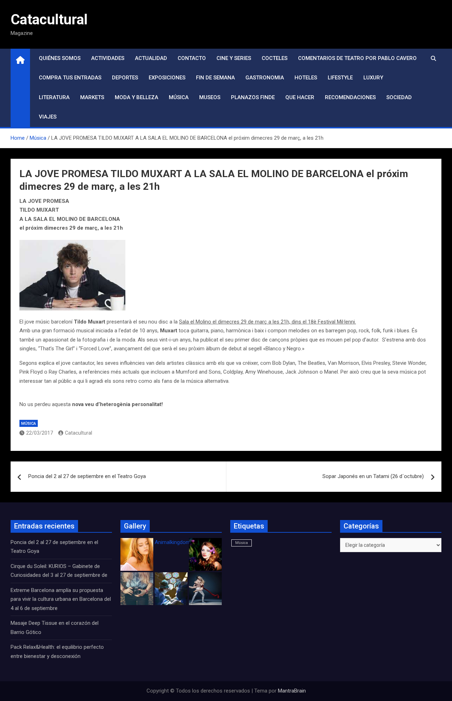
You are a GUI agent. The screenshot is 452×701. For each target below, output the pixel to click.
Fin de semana (215, 77)
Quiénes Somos (60, 58)
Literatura (54, 97)
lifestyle (340, 77)
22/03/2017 (39, 433)
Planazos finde (253, 97)
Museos (209, 97)
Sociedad (399, 97)
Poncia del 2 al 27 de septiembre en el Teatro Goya (87, 476)
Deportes (125, 77)
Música (179, 97)
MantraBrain (292, 691)
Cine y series (233, 58)
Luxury (373, 77)
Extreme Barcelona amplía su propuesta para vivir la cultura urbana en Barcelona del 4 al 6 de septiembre (61, 599)
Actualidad (151, 58)
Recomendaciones (350, 97)
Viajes (47, 117)
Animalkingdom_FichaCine (185, 542)
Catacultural (49, 19)
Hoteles (306, 77)
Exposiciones (167, 77)
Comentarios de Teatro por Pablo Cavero (357, 58)
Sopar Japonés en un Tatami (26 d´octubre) (373, 476)
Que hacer (299, 97)
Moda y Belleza (136, 97)
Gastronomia (264, 77)
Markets (92, 97)
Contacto (192, 58)
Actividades (107, 58)
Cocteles (274, 58)
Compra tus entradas (70, 77)
